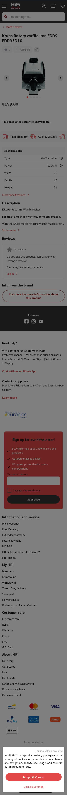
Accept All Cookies (33, 777)
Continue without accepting (49, 750)
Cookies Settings (33, 786)
